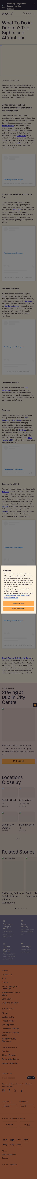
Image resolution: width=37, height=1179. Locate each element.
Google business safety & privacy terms (16, 595)
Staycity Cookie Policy (11, 597)
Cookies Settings (18, 603)
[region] (18, 589)
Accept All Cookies (18, 608)
